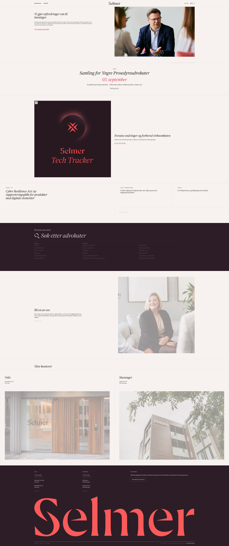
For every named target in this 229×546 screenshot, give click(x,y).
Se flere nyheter (123, 212)
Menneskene (37, 3)
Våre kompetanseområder (41, 29)
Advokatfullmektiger (40, 255)
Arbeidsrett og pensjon (88, 245)
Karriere (45, 3)
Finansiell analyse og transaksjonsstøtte (93, 258)
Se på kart (36, 491)
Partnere (36, 245)
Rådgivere (37, 253)
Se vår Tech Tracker (120, 143)
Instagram (48, 543)
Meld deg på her (114, 88)
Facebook (42, 543)
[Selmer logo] (114, 3)
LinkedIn (36, 543)
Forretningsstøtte (39, 258)
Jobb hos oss (37, 321)
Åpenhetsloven (164, 543)
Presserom (182, 543)
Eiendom (85, 253)
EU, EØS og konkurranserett (90, 255)
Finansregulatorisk (144, 248)
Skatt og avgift (143, 253)
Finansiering (142, 245)
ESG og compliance (87, 248)
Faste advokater (38, 250)
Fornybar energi (143, 250)
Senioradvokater (39, 248)
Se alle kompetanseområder (147, 258)
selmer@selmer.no (39, 476)
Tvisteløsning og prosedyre (146, 255)
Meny (191, 3)
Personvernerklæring (173, 543)
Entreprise (85, 250)
